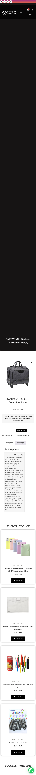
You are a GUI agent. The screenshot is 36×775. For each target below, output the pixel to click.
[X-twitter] (7, 1)
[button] (21, 12)
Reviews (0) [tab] (20, 443)
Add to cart (21, 430)
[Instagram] (4, 1)
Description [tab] (9, 443)
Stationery (17, 565)
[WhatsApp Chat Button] (31, 770)
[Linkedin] (10, 1)
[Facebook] (1, 1)
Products (26, 435)
